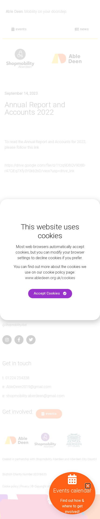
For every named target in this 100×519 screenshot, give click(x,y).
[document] (50, 259)
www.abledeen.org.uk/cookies (50, 278)
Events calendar (72, 490)
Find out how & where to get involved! (72, 506)
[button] (88, 486)
